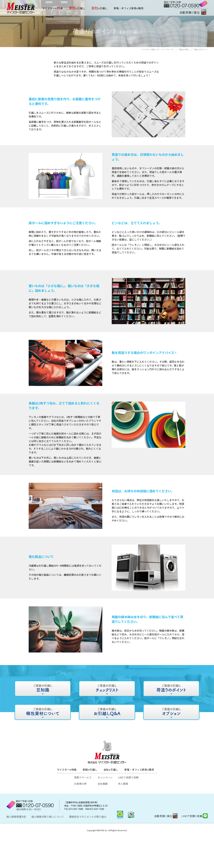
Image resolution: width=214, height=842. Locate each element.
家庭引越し (90, 769)
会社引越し (111, 769)
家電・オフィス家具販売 (128, 8)
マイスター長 (52, 7)
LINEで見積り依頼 (128, 777)
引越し (77, 7)
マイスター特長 (66, 769)
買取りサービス (83, 777)
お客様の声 (80, 784)
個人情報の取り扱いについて (47, 816)
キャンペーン (105, 777)
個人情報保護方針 (16, 816)
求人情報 (123, 784)
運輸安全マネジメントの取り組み (88, 816)
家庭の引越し (184, 49)
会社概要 (103, 784)
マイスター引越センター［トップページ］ (158, 49)
